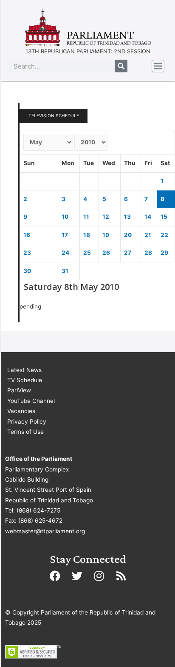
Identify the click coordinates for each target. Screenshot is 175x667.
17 (65, 235)
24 (65, 252)
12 (105, 216)
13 (127, 216)
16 (26, 235)
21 (147, 235)
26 (106, 252)
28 (148, 252)
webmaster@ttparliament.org (45, 531)
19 (105, 235)
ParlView (19, 390)
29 (164, 252)
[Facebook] (54, 575)
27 (127, 252)
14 (147, 216)
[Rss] (121, 575)
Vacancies (21, 411)
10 (65, 216)
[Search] (121, 66)
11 (86, 216)
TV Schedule (24, 380)
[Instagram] (99, 575)
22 (164, 235)
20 (128, 235)
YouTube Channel (31, 400)
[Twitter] (77, 575)
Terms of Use (25, 431)
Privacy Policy (26, 421)
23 (27, 252)
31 (65, 270)
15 (164, 216)
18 (86, 235)
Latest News (24, 370)
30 (27, 270)
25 (87, 252)
